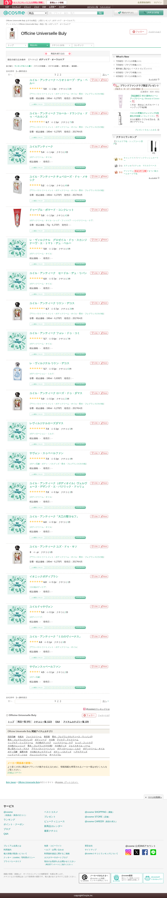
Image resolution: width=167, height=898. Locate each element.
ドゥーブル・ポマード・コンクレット (52, 209)
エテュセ (127, 165)
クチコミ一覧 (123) (43, 722)
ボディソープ (36, 617)
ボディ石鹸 (35, 464)
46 (66, 185)
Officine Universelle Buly (22, 715)
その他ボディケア (38, 587)
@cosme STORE (97, 816)
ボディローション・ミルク (41, 374)
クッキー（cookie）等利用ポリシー (19, 857)
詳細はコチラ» (14, 772)
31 (68, 89)
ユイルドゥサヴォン (41, 606)
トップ (11, 45)
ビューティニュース (54, 821)
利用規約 (7, 850)
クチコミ (58, 45)
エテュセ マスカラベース (144, 165)
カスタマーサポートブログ (56, 857)
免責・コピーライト (53, 846)
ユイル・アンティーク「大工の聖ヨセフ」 (54, 516)
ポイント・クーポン (14, 824)
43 (68, 369)
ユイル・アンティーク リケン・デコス (52, 303)
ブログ (36, 7)
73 (70, 122)
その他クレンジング (16, 746)
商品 (33, 45)
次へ (105, 74)
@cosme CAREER (101, 821)
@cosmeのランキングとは (98, 709)
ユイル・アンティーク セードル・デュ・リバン (58, 273)
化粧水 (21, 736)
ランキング (16, 7)
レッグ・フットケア (62, 220)
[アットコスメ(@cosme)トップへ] (14, 14)
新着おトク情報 (57, 2)
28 (70, 309)
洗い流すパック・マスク (18, 749)
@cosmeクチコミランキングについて (101, 853)
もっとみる (153, 79)
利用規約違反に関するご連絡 (57, 853)
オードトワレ (55, 755)
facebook (145, 852)
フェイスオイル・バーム (79, 746)
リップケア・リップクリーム (20, 743)
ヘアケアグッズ (80, 752)
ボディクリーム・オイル (66, 94)
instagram (128, 852)
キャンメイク (129, 158)
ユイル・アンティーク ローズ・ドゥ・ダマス (56, 393)
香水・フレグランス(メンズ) (20, 740)
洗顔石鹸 (11, 736)
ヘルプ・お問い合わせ (54, 850)
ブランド (27, 7)
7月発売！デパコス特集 (128, 61)
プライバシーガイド (12, 861)
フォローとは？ (154, 32)
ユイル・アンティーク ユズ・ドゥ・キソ (53, 546)
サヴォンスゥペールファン (45, 666)
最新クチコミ (51, 831)
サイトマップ (91, 850)
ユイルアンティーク (41, 146)
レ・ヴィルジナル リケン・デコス (49, 363)
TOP (7, 7)
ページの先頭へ (155, 797)
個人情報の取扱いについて (15, 853)
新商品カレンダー (53, 826)
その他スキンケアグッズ (40, 752)
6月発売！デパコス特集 (128, 76)
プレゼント (50, 816)
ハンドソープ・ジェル (17, 755)
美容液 (47, 736)
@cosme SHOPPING (99, 812)
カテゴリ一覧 (92, 7)
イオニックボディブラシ (44, 576)
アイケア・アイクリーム (67, 740)
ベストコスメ (105, 7)
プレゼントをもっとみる (146, 130)
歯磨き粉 (24, 752)
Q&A (44, 7)
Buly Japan (11, 782)
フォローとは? (104, 715)
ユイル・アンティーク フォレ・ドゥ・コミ (55, 333)
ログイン (158, 2)
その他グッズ (60, 746)
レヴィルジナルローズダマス (46, 423)
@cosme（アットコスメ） (67, 782)
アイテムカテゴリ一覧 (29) (76, 722)
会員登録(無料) (144, 2)
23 (66, 399)
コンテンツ (79, 45)
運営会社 (89, 846)
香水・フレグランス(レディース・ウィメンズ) (72, 736)
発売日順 (66, 66)
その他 (52, 740)
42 (66, 215)
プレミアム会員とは (12, 846)
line (153, 852)
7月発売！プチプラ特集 (128, 65)
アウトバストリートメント (41, 94)
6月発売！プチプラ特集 (128, 72)
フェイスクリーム (34, 736)
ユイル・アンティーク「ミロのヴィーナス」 (56, 636)
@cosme (15, 813)
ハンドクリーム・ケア (83, 220)
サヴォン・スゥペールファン (46, 453)
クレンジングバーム (38, 755)
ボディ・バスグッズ (50, 464)
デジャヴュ (128, 171)
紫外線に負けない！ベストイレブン (134, 69)
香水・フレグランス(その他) (91, 94)
